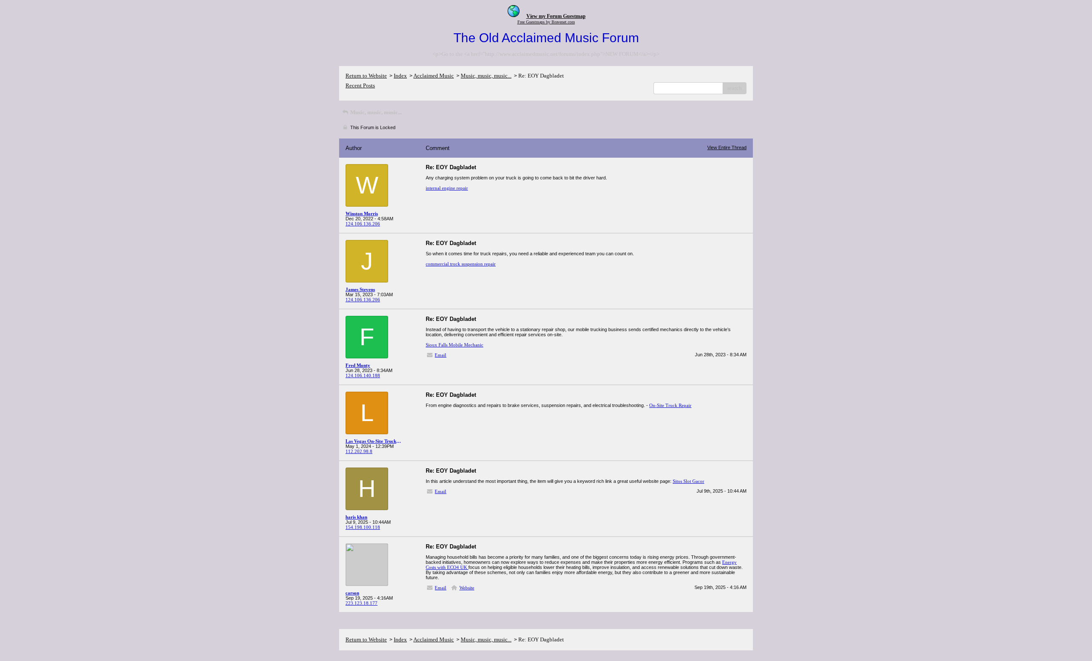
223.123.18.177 (362, 603)
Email (440, 355)
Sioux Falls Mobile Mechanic (454, 344)
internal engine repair (447, 188)
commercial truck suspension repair (461, 263)
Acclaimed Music (433, 75)
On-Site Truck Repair (670, 405)
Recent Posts (360, 85)
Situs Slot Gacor (688, 481)
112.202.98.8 (359, 451)
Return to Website (366, 75)
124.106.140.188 (363, 375)
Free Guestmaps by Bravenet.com (546, 22)
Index (400, 75)
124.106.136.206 (363, 223)
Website (466, 587)
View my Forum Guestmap (556, 16)
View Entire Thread (726, 147)
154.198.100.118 (363, 527)
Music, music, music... (486, 75)
